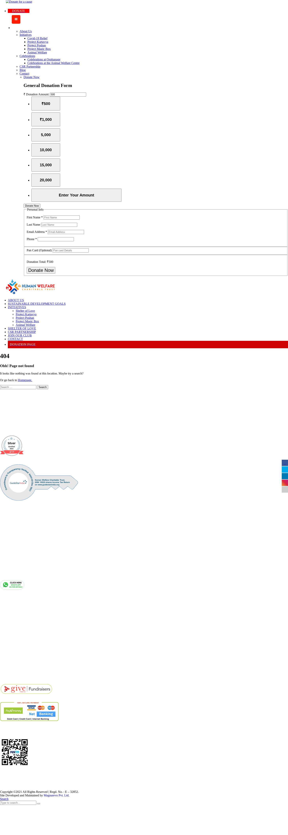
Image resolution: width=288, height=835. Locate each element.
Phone (32, 239)
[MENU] (16, 19)
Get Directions (17, 654)
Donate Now (32, 205)
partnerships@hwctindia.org (36, 574)
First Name (35, 217)
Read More (7, 429)
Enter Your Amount (76, 195)
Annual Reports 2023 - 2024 (26, 668)
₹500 (46, 103)
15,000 (46, 165)
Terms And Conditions (23, 631)
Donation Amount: (37, 94)
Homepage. (25, 380)
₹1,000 (46, 119)
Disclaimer (15, 616)
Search (4, 799)
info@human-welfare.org (34, 566)
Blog (11, 609)
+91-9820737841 (28, 559)
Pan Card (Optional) (40, 250)
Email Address (37, 231)
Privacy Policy (17, 624)
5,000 (46, 135)
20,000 (46, 180)
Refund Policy (17, 639)
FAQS (12, 646)
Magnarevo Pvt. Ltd (56, 795)
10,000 (46, 150)
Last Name (34, 224)
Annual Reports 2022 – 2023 (27, 661)
